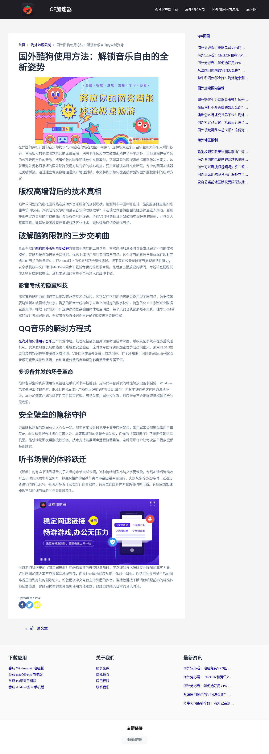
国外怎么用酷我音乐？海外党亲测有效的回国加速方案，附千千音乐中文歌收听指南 (223, 174)
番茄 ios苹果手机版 (22, 681)
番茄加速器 (134, 739)
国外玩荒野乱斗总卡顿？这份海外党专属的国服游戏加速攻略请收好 (223, 130)
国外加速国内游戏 (225, 9)
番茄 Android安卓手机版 (26, 687)
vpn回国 (251, 9)
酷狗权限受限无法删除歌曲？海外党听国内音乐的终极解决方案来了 (223, 152)
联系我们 (102, 687)
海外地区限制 (195, 9)
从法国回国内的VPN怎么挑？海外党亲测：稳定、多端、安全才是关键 (223, 70)
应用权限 (102, 681)
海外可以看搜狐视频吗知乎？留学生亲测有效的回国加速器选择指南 (223, 167)
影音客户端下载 (166, 9)
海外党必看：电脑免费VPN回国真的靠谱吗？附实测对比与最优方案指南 (223, 48)
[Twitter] (29, 605)
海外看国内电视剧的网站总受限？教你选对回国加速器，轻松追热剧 (223, 159)
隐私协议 (102, 674)
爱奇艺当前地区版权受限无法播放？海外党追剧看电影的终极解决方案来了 (223, 182)
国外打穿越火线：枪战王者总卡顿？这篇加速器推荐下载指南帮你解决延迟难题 (223, 122)
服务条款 (102, 668)
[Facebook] (22, 605)
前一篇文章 (36, 628)
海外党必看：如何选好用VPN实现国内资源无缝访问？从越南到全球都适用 (223, 63)
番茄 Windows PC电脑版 (26, 668)
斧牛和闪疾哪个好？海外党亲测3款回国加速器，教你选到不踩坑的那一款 (223, 78)
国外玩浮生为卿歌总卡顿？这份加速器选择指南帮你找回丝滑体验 (223, 100)
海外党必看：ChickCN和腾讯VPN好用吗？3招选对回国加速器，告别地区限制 (223, 55)
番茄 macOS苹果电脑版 (25, 674)
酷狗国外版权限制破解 (52, 248)
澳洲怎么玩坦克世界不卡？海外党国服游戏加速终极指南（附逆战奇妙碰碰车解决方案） (223, 115)
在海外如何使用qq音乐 (35, 341)
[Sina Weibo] (37, 605)
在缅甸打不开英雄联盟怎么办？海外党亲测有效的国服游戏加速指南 (223, 107)
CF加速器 (61, 9)
